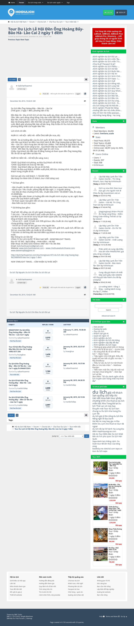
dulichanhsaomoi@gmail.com (30, 246)
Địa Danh (109, 418)
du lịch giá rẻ (98, 416)
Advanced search (108, 316)
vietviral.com (109, 448)
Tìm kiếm (96, 300)
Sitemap (29, 618)
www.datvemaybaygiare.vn (23, 250)
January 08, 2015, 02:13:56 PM (74, 398)
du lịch (99, 392)
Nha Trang (107, 403)
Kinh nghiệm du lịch (102, 338)
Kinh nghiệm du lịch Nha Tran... (107, 88)
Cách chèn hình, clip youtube (49, 595)
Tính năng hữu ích (45, 589)
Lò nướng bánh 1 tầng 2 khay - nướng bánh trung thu (106, 289)
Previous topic (14, 40)
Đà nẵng (109, 416)
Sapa (94, 441)
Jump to (55, 436)
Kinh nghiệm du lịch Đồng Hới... (107, 83)
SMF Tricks (18, 614)
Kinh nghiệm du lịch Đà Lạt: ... (106, 56)
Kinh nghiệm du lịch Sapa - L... (106, 78)
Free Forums (20, 618)
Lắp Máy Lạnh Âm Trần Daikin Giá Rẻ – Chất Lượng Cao (107, 240)
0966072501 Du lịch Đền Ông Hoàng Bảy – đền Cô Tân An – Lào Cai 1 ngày (19, 332)
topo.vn (119, 448)
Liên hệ (12, 583)
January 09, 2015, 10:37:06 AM (74, 364)
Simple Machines (27, 616)
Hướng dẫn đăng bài (46, 581)
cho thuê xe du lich (115, 400)
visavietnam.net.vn (112, 193)
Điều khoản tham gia (17, 586)
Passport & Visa (73, 589)
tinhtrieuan (99, 165)
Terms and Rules (112, 616)
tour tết (100, 443)
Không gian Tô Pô (103, 581)
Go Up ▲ (124, 616)
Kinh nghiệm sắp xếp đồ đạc (106, 342)
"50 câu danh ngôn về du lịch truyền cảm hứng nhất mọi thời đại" (108, 378)
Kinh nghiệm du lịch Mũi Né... (106, 95)
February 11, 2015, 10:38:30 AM (74, 331)
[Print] (86, 79)
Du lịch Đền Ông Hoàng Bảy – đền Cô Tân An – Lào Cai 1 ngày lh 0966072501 (20, 366)
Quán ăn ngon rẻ (101, 336)
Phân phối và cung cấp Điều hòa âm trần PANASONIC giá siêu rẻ (108, 251)
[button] (35, 2)
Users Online (102, 154)
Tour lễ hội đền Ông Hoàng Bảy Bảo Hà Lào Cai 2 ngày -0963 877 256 (20, 349)
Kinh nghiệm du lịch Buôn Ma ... (107, 71)
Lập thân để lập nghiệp (105, 589)
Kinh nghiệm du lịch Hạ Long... (106, 100)
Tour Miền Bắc (105, 434)
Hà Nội (95, 421)
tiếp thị (113, 395)
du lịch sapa (102, 451)
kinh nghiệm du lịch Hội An (105, 73)
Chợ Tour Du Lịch (15, 341)
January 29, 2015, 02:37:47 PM (74, 347)
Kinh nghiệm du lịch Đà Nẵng (107, 340)
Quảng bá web (100, 329)
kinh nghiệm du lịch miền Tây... (107, 59)
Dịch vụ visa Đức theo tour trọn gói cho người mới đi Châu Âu (107, 190)
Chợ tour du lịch (74, 581)
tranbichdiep (22, 388)
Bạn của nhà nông (103, 586)
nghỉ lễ (101, 418)
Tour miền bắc (14, 374)
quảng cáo (103, 395)
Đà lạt (115, 403)
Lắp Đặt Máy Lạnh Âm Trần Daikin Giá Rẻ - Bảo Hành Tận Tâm (107, 263)
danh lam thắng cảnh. (107, 441)
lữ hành (108, 429)
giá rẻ (111, 392)
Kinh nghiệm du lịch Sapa (105, 345)
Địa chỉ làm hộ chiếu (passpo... (106, 113)
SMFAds (10, 618)
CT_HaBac (103, 291)
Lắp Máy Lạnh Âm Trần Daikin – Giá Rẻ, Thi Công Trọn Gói (107, 202)
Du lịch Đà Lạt (44, 272)
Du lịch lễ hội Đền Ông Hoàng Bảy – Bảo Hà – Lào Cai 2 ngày (20, 382)
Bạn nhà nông (102, 595)
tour (94, 451)
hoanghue (21, 355)
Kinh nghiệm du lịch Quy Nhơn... (107, 91)
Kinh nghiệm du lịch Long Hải (106, 86)
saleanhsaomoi (23, 338)
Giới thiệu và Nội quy (17, 581)
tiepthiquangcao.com (106, 431)
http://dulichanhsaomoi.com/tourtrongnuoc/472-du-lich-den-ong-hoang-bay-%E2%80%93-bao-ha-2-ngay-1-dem (45, 256)
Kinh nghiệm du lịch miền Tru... (107, 61)
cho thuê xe (111, 423)
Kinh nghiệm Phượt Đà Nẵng (106, 108)
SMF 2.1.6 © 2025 (13, 616)
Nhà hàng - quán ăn (75, 592)
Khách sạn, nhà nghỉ (75, 583)
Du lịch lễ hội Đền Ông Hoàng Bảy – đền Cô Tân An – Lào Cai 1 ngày (20, 399)
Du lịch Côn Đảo (32, 272)
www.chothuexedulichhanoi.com (60, 248)
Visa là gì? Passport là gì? (104, 64)
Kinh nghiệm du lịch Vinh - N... (106, 103)
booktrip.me (97, 448)
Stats (94, 121)
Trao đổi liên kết (16, 589)
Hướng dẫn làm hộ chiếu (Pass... (107, 110)
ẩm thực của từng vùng (106, 444)
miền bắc (96, 403)
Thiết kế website (16, 595)
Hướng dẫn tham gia (46, 583)
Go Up (11, 415)
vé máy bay (110, 406)
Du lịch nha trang (109, 411)
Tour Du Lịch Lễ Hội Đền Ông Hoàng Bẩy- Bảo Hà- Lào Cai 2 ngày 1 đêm (45, 30)
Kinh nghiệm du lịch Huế (104, 81)
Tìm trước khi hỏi (45, 592)
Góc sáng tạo (102, 583)
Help (101, 616)
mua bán (105, 398)
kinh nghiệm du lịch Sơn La (105, 93)
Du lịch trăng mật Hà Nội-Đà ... (106, 105)
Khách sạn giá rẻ (101, 333)
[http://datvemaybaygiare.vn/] (85, 93)
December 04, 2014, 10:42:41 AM (22, 101)
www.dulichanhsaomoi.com (31, 248)
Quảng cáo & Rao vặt (76, 595)
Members (100, 127)
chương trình (99, 400)
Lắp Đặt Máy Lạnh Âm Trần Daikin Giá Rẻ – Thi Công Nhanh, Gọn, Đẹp (107, 179)
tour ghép (116, 398)
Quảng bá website (104, 592)
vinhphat (106, 254)
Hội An (95, 434)
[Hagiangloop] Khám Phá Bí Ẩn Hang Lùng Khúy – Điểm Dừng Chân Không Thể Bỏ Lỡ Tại (108, 214)
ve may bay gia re (107, 421)
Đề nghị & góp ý (16, 592)
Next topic (25, 40)
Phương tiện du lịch (75, 586)
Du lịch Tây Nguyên (17, 272)
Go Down (12, 79)
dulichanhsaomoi (25, 86)
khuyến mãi (98, 408)
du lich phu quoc (103, 436)
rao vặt (96, 398)
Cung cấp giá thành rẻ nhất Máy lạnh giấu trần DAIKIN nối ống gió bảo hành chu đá (107, 275)
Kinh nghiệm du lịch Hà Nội (105, 68)
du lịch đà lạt (98, 429)
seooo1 (99, 219)
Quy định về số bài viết (47, 586)
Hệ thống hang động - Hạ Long (106, 115)
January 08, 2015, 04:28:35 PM (74, 381)
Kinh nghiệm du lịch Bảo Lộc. (106, 98)
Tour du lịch (99, 331)
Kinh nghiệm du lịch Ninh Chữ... (107, 76)
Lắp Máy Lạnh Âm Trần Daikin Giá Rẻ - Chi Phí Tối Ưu (107, 228)
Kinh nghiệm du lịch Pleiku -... (106, 66)
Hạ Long (117, 429)
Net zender (98, 327)
